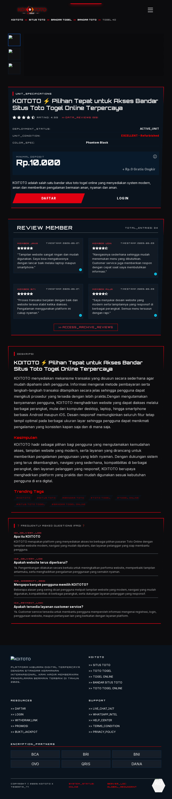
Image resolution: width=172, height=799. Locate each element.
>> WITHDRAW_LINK (24, 720)
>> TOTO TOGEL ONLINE (105, 688)
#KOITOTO (23, 498)
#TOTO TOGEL (100, 498)
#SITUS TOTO (46, 498)
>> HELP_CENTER (100, 720)
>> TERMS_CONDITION (104, 726)
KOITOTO (17, 19)
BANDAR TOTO (87, 19)
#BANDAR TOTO (73, 498)
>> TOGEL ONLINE (101, 676)
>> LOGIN (17, 714)
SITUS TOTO (37, 19)
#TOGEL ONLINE (128, 498)
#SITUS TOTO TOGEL (30, 504)
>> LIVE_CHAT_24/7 (101, 708)
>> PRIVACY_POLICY (102, 731)
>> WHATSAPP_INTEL (103, 714)
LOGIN (123, 198)
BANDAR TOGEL (61, 19)
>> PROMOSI (19, 726)
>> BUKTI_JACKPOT (24, 731)
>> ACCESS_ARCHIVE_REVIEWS (85, 327)
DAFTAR (48, 198)
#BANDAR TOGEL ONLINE (69, 504)
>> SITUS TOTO (99, 665)
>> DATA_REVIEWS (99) (80, 117)
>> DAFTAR (18, 708)
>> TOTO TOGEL (100, 670)
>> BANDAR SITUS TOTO (105, 682)
